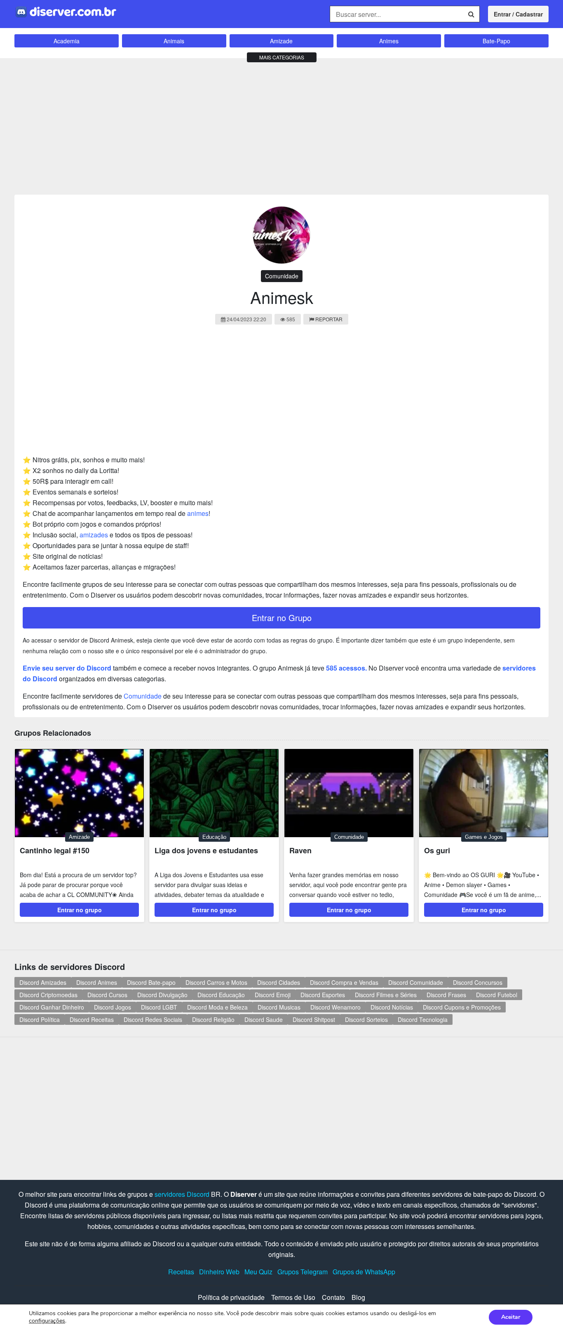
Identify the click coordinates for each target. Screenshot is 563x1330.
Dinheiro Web (219, 1271)
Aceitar (510, 1317)
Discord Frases (446, 995)
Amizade (281, 41)
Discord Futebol (496, 995)
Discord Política (39, 1019)
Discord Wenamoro (335, 1007)
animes (198, 513)
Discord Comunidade (415, 982)
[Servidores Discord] (65, 11)
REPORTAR (328, 318)
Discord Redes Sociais (153, 1019)
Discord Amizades (42, 982)
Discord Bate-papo (151, 982)
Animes (389, 41)
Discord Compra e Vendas (344, 982)
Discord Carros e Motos (216, 982)
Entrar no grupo (79, 910)
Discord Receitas (92, 1019)
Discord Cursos (107, 995)
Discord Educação (221, 995)
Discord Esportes (322, 995)
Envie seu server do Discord (67, 668)
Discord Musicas (279, 1007)
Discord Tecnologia (423, 1019)
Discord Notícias (392, 1007)
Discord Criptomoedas (48, 995)
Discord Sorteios (366, 1019)
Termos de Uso (293, 1297)
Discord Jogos (112, 1007)
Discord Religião (213, 1019)
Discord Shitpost (314, 1019)
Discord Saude (263, 1019)
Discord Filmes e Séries (386, 995)
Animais (174, 41)
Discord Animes (96, 982)
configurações (47, 1321)
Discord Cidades (278, 982)
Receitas (181, 1271)
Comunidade (281, 276)
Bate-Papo (496, 41)
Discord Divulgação (162, 995)
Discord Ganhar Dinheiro (51, 1007)
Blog (358, 1297)
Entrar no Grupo (282, 618)
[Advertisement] (281, 124)
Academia (67, 41)
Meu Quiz (258, 1271)
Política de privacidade (231, 1297)
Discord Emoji (273, 995)
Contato (333, 1297)
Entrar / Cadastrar (518, 14)
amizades (94, 534)
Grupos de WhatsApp (364, 1271)
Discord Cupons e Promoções (462, 1007)
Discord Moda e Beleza (217, 1007)
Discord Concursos (477, 982)
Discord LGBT (159, 1007)
